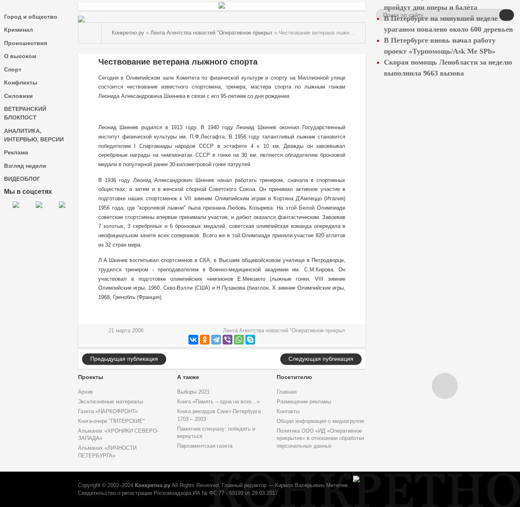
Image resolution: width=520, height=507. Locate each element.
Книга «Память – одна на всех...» (218, 402)
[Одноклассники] (205, 339)
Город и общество (30, 16)
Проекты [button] (90, 377)
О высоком (20, 56)
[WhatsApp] (239, 339)
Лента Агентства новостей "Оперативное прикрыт (284, 331)
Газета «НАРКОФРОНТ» (108, 411)
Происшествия (25, 43)
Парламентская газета (204, 446)
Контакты (288, 411)
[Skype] (250, 339)
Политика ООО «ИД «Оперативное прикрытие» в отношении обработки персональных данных (320, 438)
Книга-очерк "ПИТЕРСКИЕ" (111, 421)
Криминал (18, 29)
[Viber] (227, 339)
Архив (85, 392)
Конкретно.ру (152, 485)
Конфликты (20, 82)
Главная (287, 392)
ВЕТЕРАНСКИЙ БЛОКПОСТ (25, 113)
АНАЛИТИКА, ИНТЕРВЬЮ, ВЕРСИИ (34, 135)
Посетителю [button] (294, 377)
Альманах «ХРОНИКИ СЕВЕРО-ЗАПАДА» (118, 435)
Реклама (16, 152)
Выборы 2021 (193, 392)
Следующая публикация (320, 358)
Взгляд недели (25, 165)
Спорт (13, 69)
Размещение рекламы (304, 402)
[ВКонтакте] (193, 339)
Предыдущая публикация (124, 358)
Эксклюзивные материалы (110, 402)
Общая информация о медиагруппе (320, 421)
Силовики (18, 96)
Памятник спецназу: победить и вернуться (216, 433)
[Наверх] (445, 386)
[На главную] (90, 33)
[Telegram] (216, 339)
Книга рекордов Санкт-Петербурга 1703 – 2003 (219, 415)
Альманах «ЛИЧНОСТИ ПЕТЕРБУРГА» (107, 452)
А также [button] (188, 377)
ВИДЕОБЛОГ (22, 179)
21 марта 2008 (125, 331)
